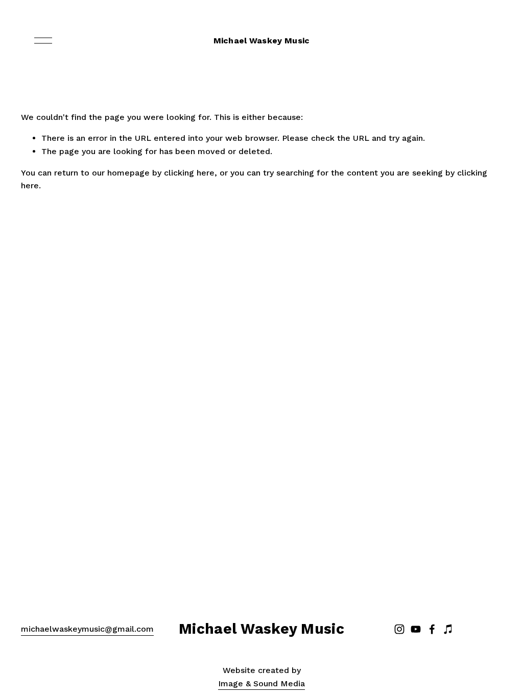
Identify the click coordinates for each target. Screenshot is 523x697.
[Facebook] (432, 629)
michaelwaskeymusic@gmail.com (87, 629)
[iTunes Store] (448, 629)
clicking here (189, 173)
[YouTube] (416, 629)
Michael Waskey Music (261, 40)
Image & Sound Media (261, 683)
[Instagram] (399, 629)
